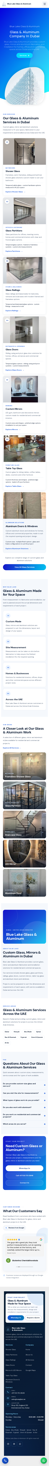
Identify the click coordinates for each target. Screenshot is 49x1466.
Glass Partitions (11, 1355)
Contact (29, 1365)
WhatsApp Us (24, 1168)
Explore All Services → (12, 748)
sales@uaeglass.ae (18, 1399)
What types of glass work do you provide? (21, 1100)
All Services (30, 1360)
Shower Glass (11, 1349)
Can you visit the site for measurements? (21, 1093)
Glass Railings (11, 1360)
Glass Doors (10, 1365)
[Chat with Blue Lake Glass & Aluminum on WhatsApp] (44, 1460)
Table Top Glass (11, 1375)
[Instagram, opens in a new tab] (8, 1443)
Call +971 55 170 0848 (24, 1175)
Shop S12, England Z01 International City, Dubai (20, 1406)
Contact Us (24, 1183)
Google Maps (31, 1370)
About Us (29, 1355)
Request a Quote (33, 1318)
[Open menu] (44, 3)
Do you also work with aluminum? (17, 1107)
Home (28, 1349)
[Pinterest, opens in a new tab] (14, 1443)
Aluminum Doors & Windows (13, 1381)
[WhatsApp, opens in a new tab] (19, 1443)
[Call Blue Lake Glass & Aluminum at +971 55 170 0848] (5, 1460)
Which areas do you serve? (14, 1124)
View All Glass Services (25, 567)
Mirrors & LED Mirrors (14, 1370)
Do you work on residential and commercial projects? (21, 1115)
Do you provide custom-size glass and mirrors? (19, 1085)
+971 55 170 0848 (18, 1393)
